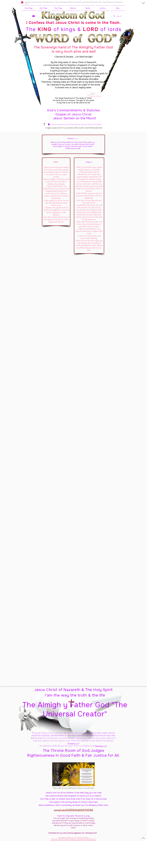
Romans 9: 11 (73, 743)
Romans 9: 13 (101, 745)
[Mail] (33, 16)
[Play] (49, 124)
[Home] (22, 2)
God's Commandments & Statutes (73, 110)
